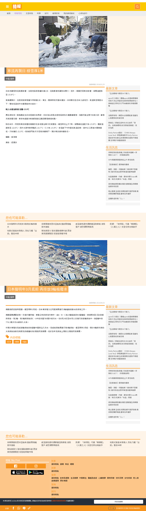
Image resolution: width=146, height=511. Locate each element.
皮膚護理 (55, 480)
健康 (8, 13)
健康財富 (56, 13)
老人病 (136, 477)
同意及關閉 (119, 501)
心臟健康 (102, 477)
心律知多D (83, 13)
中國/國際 (10, 78)
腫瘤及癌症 (92, 477)
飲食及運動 (64, 477)
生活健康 (74, 477)
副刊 (46, 13)
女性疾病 (128, 477)
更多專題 (63, 480)
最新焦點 (55, 464)
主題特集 (29, 13)
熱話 (67, 464)
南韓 (17, 342)
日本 (9, 342)
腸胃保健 (110, 477)
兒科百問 (119, 477)
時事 (39, 13)
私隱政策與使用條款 (58, 501)
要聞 (62, 464)
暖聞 (72, 464)
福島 (25, 342)
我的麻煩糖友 (69, 13)
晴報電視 (18, 13)
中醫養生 (83, 477)
